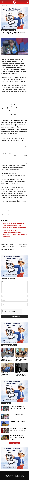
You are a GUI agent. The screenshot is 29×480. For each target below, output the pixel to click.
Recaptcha (3, 308)
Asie (16, 474)
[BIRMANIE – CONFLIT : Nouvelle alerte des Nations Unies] (5, 423)
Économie (13, 30)
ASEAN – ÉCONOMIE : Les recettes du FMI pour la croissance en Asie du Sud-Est (13, 33)
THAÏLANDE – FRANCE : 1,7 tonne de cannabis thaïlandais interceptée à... (7, 359)
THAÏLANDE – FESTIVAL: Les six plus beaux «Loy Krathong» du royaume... (18, 437)
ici (14, 216)
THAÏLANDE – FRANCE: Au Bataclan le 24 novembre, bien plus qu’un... (18, 429)
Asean (8, 30)
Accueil (3, 5)
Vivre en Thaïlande (19, 475)
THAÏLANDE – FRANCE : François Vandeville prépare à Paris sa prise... (21, 359)
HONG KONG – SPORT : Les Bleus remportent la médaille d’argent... (18, 407)
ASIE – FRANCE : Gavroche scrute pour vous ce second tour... (18, 415)
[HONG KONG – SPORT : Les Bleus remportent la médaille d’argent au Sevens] (5, 408)
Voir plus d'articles (14, 443)
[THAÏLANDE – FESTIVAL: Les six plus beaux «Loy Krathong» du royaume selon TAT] (5, 437)
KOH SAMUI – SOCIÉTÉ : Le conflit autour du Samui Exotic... (6, 374)
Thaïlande (11, 474)
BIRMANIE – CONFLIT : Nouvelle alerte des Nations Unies (17, 422)
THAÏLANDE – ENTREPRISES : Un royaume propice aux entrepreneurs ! (21, 244)
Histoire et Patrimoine (19, 476)
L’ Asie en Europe (9, 476)
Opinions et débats (9, 475)
